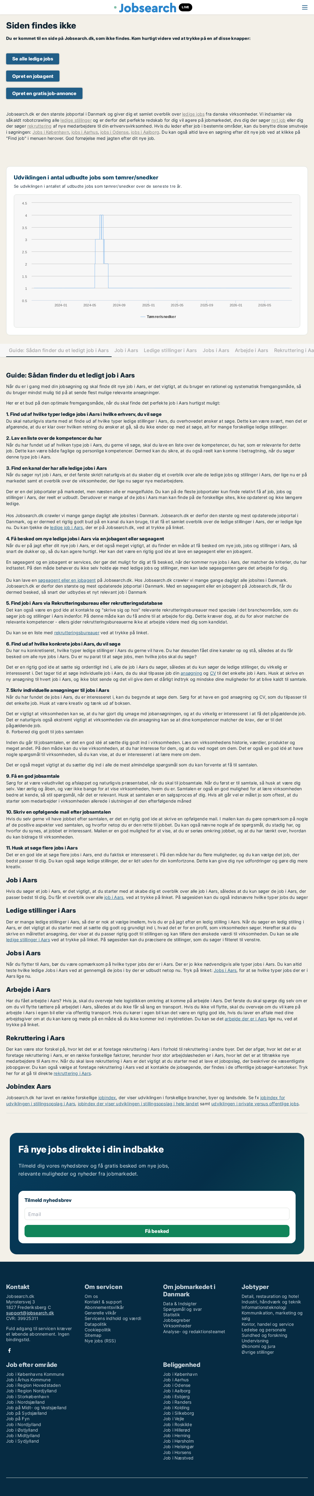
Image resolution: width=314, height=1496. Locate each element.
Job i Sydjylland (22, 1441)
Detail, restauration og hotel (270, 1296)
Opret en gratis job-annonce (44, 93)
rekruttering (39, 126)
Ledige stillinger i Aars (170, 350)
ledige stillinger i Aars (28, 939)
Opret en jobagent (32, 76)
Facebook (9, 1350)
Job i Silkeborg (178, 1413)
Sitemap (93, 1335)
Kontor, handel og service (268, 1324)
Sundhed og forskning (264, 1335)
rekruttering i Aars (72, 1073)
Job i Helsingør (178, 1446)
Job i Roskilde (177, 1424)
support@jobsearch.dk (30, 1312)
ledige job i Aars (66, 527)
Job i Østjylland (22, 1430)
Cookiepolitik (98, 1329)
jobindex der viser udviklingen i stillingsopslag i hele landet (138, 1103)
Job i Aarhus (176, 1379)
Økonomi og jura (258, 1346)
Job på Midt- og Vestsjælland (36, 1407)
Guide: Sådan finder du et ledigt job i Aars (59, 350)
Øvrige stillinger (258, 1352)
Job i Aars (126, 350)
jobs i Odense (114, 132)
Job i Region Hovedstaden (33, 1385)
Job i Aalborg (177, 1390)
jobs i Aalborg (145, 132)
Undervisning (255, 1340)
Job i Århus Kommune (28, 1379)
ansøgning (191, 673)
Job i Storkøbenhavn (27, 1396)
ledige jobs (193, 114)
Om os (91, 1296)
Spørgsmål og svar (182, 1309)
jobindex (107, 1097)
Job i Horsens (177, 1452)
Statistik (171, 1314)
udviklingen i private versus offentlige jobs (255, 1103)
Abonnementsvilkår (104, 1307)
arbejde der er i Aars (246, 1018)
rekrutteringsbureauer (76, 632)
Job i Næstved (178, 1457)
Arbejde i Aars (251, 350)
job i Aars (113, 897)
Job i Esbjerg (176, 1396)
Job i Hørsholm (178, 1441)
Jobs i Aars (216, 350)
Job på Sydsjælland (26, 1413)
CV (213, 673)
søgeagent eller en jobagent (67, 580)
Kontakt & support (103, 1301)
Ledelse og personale (264, 1329)
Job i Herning (177, 1435)
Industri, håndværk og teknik (271, 1301)
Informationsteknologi (264, 1307)
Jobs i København (51, 132)
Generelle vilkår (100, 1312)
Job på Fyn (17, 1418)
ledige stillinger (75, 120)
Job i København (180, 1374)
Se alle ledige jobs (32, 59)
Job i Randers (177, 1402)
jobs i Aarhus (84, 132)
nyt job (278, 120)
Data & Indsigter (180, 1303)
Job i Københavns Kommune (35, 1374)
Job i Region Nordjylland (31, 1390)
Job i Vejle (173, 1418)
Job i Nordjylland (23, 1424)
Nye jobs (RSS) (100, 1340)
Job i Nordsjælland (25, 1402)
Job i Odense (176, 1385)
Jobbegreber (176, 1320)
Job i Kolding (176, 1407)
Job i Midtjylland (23, 1435)
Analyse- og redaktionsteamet (194, 1331)
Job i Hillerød (176, 1430)
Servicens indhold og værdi (113, 1318)
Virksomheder (177, 1325)
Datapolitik (96, 1324)
